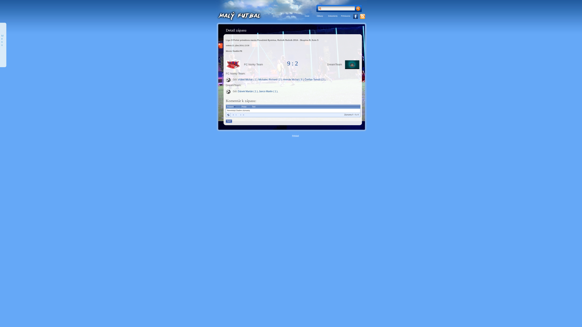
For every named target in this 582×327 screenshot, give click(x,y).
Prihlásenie (345, 16)
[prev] (236, 115)
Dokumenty (333, 16)
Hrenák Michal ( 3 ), (294, 79)
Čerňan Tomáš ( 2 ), (315, 79)
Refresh (228, 115)
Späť (229, 121)
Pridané (230, 107)
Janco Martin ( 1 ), (268, 91)
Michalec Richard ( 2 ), (270, 79)
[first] (233, 115)
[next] (240, 115)
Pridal (244, 107)
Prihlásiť (295, 136)
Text (253, 107)
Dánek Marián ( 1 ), (248, 91)
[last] (243, 115)
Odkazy (320, 16)
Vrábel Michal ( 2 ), (248, 79)
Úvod (307, 16)
